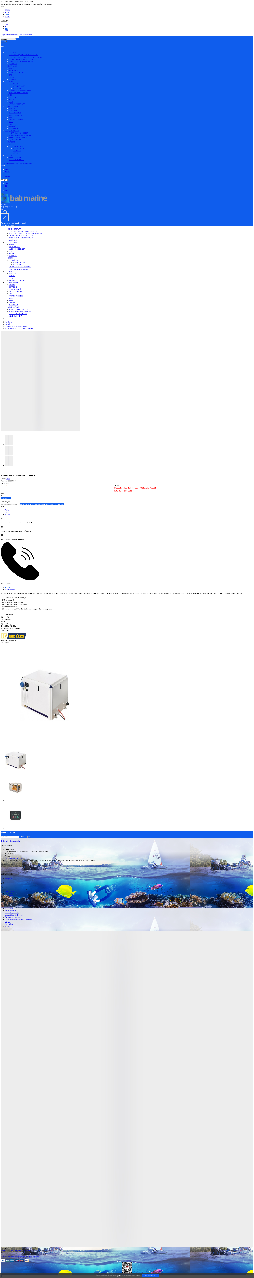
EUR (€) (7, 10)
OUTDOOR (10, 142)
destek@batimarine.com (14, 858)
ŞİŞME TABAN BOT (15, 140)
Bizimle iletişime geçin (10, 841)
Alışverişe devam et (8, 225)
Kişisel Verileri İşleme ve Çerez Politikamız (19, 919)
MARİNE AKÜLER (19, 86)
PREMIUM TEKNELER (16, 160)
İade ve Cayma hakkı (12, 913)
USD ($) (7, 17)
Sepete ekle (6, 498)
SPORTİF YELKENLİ (16, 120)
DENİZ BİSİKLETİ (15, 113)
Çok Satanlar (9, 896)
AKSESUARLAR (18, 149)
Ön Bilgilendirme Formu (13, 917)
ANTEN (11, 68)
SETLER (15, 153)
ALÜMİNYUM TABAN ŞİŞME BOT (20, 135)
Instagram (8, 869)
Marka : (3, 479)
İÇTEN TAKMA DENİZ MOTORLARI (21, 62)
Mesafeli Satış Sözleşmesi (14, 915)
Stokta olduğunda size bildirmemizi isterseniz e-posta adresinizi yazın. (42, 504)
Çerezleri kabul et (150, 1276)
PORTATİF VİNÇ (16, 146)
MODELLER (17, 151)
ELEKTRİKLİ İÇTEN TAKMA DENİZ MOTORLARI (25, 57)
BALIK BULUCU (14, 70)
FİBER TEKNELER (15, 157)
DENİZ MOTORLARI (13, 53)
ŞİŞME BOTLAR (12, 131)
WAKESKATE (13, 128)
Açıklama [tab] (8, 587)
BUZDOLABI (13, 97)
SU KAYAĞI (12, 126)
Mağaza (7, 926)
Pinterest (8, 514)
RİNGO (11, 124)
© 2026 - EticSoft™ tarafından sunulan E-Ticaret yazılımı (20, 1257)
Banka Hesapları (10, 911)
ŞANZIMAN (13, 64)
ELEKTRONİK (11, 66)
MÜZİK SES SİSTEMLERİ (17, 73)
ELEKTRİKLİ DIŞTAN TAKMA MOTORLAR (23, 55)
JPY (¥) (7, 12)
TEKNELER (10, 155)
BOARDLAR (13, 111)
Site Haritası (9, 924)
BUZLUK (12, 99)
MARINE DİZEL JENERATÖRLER (20, 90)
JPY (6, 26)
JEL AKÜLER (17, 88)
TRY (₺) (7, 14)
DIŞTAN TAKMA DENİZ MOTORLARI (21, 59)
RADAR (11, 77)
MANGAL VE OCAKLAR (17, 104)
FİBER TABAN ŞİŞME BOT (18, 137)
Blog (6, 318)
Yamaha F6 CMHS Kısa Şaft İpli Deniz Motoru (16, 1251)
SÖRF (11, 117)
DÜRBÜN (12, 144)
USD (6, 31)
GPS (10, 75)
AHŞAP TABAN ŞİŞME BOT (18, 133)
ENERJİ (9, 82)
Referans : (4, 481)
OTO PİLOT (13, 79)
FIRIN (11, 102)
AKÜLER (13, 84)
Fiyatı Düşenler (10, 891)
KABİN (8, 95)
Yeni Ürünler (9, 893)
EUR (6, 24)
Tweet (7, 512)
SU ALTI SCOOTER (15, 115)
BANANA (12, 108)
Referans (4, 640)
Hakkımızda (9, 908)
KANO (11, 122)
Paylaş (7, 510)
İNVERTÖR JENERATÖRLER (18, 93)
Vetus (8, 479)
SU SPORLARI (11, 106)
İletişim (7, 922)
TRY (6, 29)
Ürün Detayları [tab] (10, 590)
